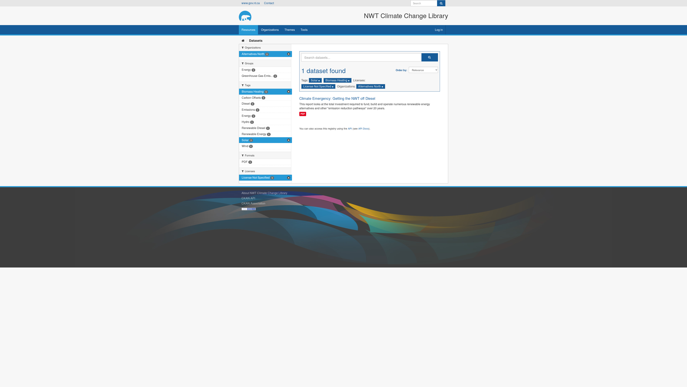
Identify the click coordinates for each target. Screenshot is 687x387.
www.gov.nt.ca (251, 3)
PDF (303, 113)
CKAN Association (253, 203)
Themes (289, 30)
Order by (401, 70)
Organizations (270, 30)
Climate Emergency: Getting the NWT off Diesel (337, 98)
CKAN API (248, 198)
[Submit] (441, 3)
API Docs (363, 128)
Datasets (255, 40)
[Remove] (319, 80)
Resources (248, 30)
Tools (304, 30)
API (350, 128)
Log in (439, 30)
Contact (269, 3)
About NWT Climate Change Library (264, 193)
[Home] (243, 40)
